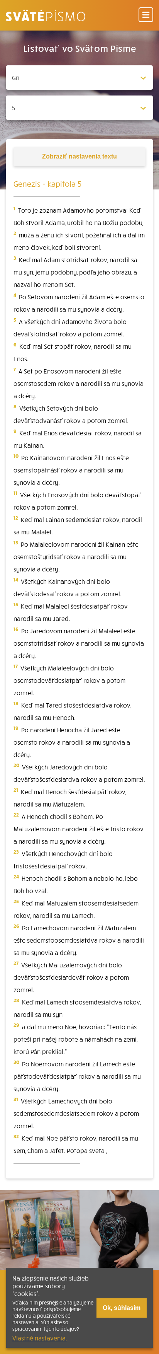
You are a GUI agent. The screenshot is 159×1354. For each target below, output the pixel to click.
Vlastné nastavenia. (39, 1338)
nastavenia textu (79, 156)
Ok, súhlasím (121, 1308)
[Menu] (146, 15)
